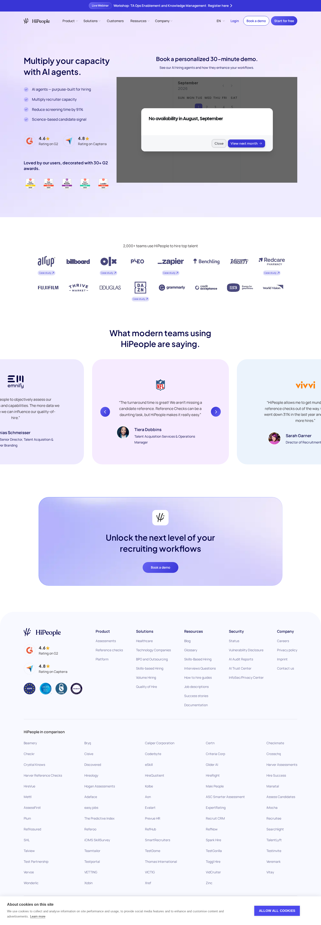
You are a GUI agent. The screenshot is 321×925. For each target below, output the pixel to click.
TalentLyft (274, 840)
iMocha (272, 807)
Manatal (272, 786)
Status (234, 641)
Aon (148, 796)
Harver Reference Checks (43, 775)
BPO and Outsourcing (152, 659)
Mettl (27, 796)
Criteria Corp (215, 754)
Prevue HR (152, 818)
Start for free (284, 21)
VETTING (90, 872)
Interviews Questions (200, 668)
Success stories (196, 696)
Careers (283, 641)
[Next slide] (216, 412)
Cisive (88, 754)
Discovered (92, 764)
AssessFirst (32, 807)
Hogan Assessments (99, 786)
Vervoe (29, 872)
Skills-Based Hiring (197, 659)
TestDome (152, 850)
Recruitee (273, 818)
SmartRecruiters (157, 840)
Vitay (270, 872)
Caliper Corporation (159, 743)
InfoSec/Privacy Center (246, 677)
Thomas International (161, 861)
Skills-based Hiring (149, 668)
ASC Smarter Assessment (225, 796)
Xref (148, 883)
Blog (187, 641)
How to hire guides (198, 677)
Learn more (37, 916)
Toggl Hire (213, 861)
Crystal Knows (34, 764)
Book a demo (256, 21)
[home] (37, 21)
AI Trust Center (240, 668)
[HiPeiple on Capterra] (45, 668)
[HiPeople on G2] (41, 650)
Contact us (285, 668)
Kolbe (149, 786)
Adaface (90, 796)
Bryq (87, 743)
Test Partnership (36, 861)
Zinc (209, 883)
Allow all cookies (277, 911)
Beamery (30, 743)
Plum (27, 818)
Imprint (282, 659)
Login (235, 21)
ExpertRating (216, 807)
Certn (210, 743)
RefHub (150, 829)
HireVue (29, 786)
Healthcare (144, 641)
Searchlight (275, 829)
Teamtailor (92, 850)
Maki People (215, 786)
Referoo (90, 829)
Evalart (150, 807)
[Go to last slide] (105, 412)
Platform (102, 659)
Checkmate (275, 743)
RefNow (212, 829)
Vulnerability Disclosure (246, 650)
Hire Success (276, 775)
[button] (70, 20)
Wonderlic (31, 883)
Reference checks (109, 650)
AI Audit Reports (241, 659)
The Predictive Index (99, 818)
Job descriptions (196, 686)
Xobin (88, 883)
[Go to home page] (42, 632)
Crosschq (273, 754)
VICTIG (150, 872)
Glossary (190, 650)
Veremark (273, 861)
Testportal (92, 861)
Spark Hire (213, 840)
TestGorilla (214, 850)
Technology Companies (153, 650)
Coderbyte (153, 754)
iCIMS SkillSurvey (97, 840)
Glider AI (212, 764)
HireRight (213, 775)
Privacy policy (287, 650)
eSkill (149, 764)
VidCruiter (213, 872)
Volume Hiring (146, 677)
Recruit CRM (215, 818)
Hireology (91, 775)
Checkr (29, 754)
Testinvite (273, 850)
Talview (29, 850)
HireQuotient (154, 775)
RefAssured (32, 829)
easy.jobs (91, 807)
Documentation (196, 705)
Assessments (106, 641)
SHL (27, 840)
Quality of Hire (146, 686)
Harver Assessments (281, 764)
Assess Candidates (280, 796)
